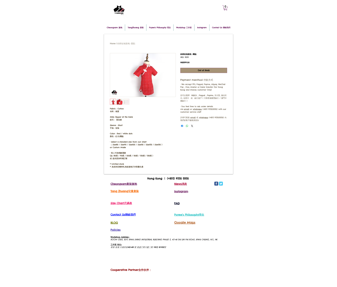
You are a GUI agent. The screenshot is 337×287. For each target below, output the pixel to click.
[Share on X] (192, 125)
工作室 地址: (116, 244)
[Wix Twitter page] (221, 184)
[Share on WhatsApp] (187, 125)
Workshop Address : (120, 237)
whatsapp (197, 109)
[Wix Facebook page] (216, 184)
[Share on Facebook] (182, 125)
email (186, 109)
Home (113, 43)
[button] (225, 7)
